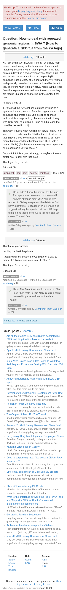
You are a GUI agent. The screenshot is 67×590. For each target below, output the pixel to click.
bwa (25, 173)
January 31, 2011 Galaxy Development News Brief (34, 425)
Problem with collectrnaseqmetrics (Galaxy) (30, 525)
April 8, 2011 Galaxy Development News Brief (31, 350)
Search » (27, 331)
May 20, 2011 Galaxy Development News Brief (32, 536)
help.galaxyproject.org (30, 11)
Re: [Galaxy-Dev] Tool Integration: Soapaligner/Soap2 (35, 436)
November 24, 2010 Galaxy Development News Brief (35, 393)
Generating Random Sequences (24, 514)
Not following (35, 178)
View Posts (12, 27)
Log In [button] (58, 27)
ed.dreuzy (28, 57)
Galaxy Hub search (36, 18)
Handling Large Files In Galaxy (23, 446)
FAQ (27, 563)
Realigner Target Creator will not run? (26, 403)
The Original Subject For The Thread (26, 414)
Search (12, 559)
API (44, 566)
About (28, 559)
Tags (11, 566)
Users (11, 563)
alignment (9, 173)
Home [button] (35, 27)
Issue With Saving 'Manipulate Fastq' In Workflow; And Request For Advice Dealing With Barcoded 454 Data (35, 364)
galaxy (33, 173)
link (23, 178)
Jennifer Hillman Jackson (48, 225)
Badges (12, 570)
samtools (45, 173)
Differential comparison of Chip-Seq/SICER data (32, 471)
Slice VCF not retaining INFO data (25, 486)
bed (18, 173)
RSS (44, 559)
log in (15, 320)
